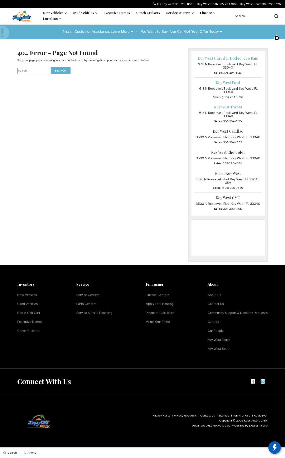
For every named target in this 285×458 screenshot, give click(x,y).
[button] (276, 38)
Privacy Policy (161, 415)
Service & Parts (178, 13)
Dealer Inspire (258, 425)
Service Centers (88, 295)
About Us (214, 295)
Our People (216, 330)
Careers (213, 321)
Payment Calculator (160, 313)
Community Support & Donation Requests (238, 313)
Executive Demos (116, 13)
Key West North (219, 339)
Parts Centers (86, 304)
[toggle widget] (274, 447)
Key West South (260, 4)
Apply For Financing (160, 304)
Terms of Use (241, 415)
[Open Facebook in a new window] (253, 381)
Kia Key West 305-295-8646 (175, 4)
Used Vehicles (83, 13)
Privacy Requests (185, 415)
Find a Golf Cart (28, 313)
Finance (206, 13)
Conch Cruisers (148, 13)
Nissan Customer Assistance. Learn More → (98, 32)
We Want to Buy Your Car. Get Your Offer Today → (181, 32)
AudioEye (260, 415)
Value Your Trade (158, 321)
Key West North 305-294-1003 (217, 4)
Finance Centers (157, 295)
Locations (50, 18)
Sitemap (223, 415)
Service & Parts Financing (94, 313)
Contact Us (216, 304)
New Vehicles (53, 13)
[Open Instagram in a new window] (263, 381)
